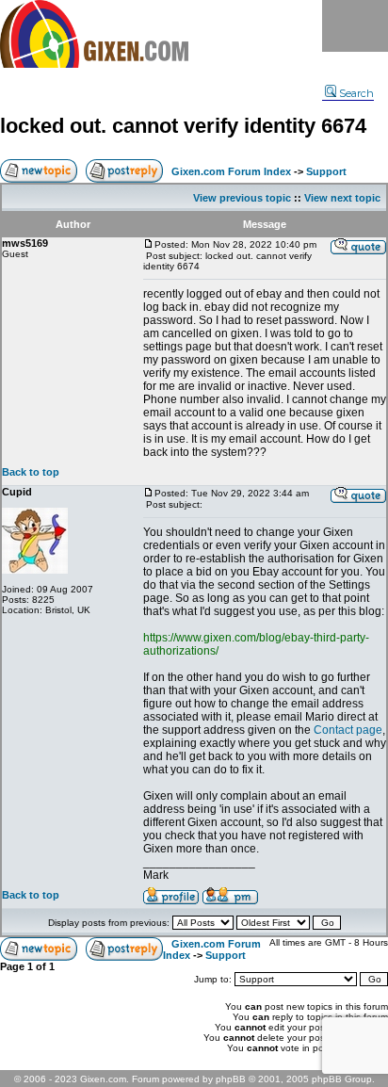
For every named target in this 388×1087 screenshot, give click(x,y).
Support (326, 171)
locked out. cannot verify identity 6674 (183, 126)
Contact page (348, 730)
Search (356, 93)
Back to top (30, 472)
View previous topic (242, 197)
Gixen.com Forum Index (231, 171)
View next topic (342, 197)
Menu (355, 26)
